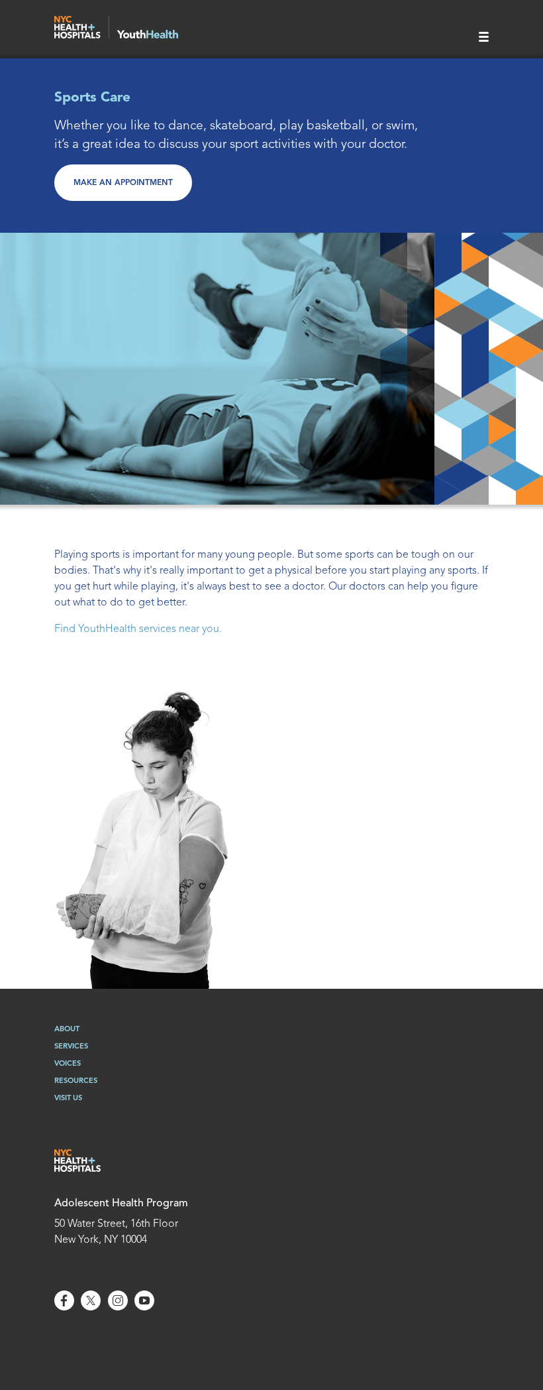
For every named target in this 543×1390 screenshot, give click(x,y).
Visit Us (68, 1098)
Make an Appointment (123, 183)
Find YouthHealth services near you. (138, 629)
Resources (75, 1081)
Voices (67, 1064)
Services (71, 1046)
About (66, 1029)
